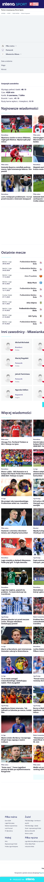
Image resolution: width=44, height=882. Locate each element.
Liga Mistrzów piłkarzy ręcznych (34, 841)
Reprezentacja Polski (11, 844)
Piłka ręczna (31, 837)
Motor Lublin (29, 833)
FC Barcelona (9, 831)
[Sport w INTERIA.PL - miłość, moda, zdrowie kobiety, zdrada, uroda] (21, 4)
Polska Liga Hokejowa (11, 846)
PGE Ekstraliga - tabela (31, 826)
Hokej (8, 837)
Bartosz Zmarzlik (30, 831)
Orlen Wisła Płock (30, 844)
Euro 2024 (8, 821)
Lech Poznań (9, 828)
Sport (9, 13)
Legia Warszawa (9, 823)
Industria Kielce (29, 846)
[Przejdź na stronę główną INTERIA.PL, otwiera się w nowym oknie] (8, 4)
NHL (6, 841)
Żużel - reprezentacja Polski (33, 828)
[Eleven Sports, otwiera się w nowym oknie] (34, 4)
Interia (3, 13)
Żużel (28, 816)
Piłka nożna (15, 13)
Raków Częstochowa (11, 826)
